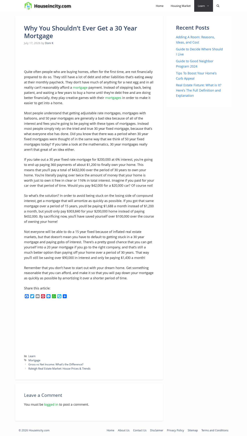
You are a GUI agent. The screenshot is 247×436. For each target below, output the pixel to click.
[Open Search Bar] (218, 6)
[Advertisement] (51, 57)
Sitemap (193, 430)
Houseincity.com (52, 6)
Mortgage (34, 360)
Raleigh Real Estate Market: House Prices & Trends (59, 368)
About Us (123, 430)
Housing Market (181, 6)
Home (159, 6)
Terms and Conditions (214, 430)
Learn (201, 6)
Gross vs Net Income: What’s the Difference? (55, 364)
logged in (51, 404)
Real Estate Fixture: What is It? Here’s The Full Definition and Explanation (198, 90)
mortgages (113, 98)
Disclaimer (156, 430)
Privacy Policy (175, 430)
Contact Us (139, 430)
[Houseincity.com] (28, 6)
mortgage (80, 87)
